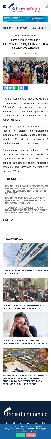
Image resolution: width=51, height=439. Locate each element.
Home (17, 35)
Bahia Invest (39, 28)
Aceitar (21, 435)
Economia (22, 28)
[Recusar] (47, 431)
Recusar (31, 435)
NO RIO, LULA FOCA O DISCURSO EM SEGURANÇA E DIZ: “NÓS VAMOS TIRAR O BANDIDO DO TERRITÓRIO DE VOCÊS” (26, 189)
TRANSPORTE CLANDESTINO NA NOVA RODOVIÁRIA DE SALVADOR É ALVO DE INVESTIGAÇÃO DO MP (26, 210)
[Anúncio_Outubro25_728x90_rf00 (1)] (25, 19)
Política (7, 28)
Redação (17, 53)
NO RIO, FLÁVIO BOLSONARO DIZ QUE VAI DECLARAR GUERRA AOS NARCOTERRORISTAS (25, 200)
